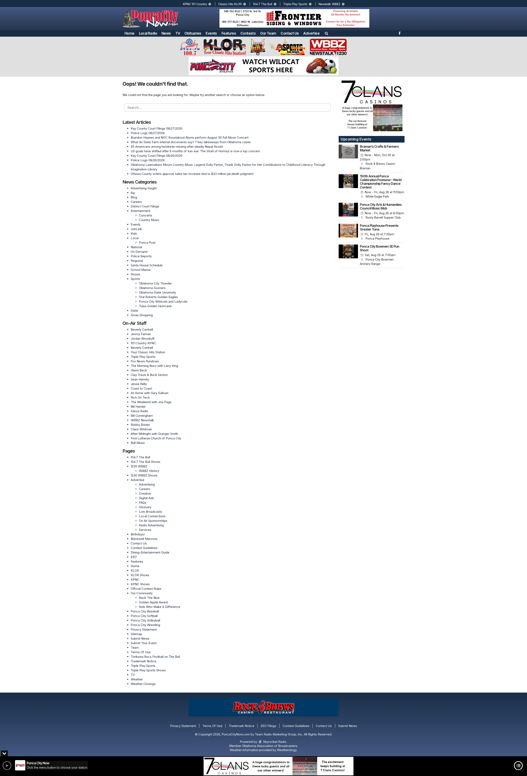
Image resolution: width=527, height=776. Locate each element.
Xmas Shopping (142, 315)
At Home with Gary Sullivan (149, 393)
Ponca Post (147, 243)
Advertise (311, 33)
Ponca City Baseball (145, 611)
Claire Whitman (141, 429)
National (136, 247)
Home (129, 33)
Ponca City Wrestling (145, 625)
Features (229, 33)
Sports (135, 279)
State (134, 311)
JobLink (136, 229)
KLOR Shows (140, 575)
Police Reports (141, 256)
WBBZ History (149, 471)
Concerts (145, 215)
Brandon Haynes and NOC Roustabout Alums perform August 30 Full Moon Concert (189, 137)
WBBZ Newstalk (142, 420)
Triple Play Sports (295, 4)
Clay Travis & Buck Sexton (149, 375)
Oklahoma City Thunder (155, 283)
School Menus (141, 270)
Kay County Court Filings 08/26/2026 (156, 156)
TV (177, 33)
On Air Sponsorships (153, 521)
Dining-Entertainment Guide (150, 552)
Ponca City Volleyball (145, 620)
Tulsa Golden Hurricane (155, 306)
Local (135, 238)
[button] (326, 33)
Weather (137, 679)
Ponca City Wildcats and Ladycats (163, 301)
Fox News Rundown (145, 361)
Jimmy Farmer (141, 334)
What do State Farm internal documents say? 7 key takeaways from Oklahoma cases (191, 142)
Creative (145, 493)
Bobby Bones (140, 425)
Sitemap (136, 634)
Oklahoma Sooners (152, 288)
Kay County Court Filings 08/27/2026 (156, 128)
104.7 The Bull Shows (145, 462)
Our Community (142, 593)
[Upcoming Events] (348, 158)
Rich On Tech (140, 397)
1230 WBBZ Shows (144, 475)
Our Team (268, 33)
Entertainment (140, 211)
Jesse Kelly (139, 384)
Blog (134, 197)
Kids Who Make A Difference (159, 607)
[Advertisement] (294, 18)
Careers (136, 202)
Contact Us (290, 33)
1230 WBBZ (139, 466)
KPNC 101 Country (195, 4)
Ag (133, 193)
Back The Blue (149, 598)
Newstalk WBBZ (330, 4)
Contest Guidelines (144, 548)
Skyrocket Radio (274, 742)
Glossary (145, 507)
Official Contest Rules (146, 589)
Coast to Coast (141, 388)
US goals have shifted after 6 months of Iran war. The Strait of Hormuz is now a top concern (195, 151)
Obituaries (192, 33)
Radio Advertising (151, 525)
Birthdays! (138, 534)
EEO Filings (268, 726)
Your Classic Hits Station (148, 352)
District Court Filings (145, 206)
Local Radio (148, 33)
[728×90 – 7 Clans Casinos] (278, 766)
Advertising (147, 484)
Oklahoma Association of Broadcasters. (270, 746)
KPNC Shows (140, 584)
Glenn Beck (139, 370)
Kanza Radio (139, 411)
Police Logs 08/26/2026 (148, 160)
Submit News (140, 638)
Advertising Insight (144, 188)
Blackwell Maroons (144, 539)
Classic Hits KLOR (230, 4)
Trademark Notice (143, 661)
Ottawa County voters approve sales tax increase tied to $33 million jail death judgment (192, 174)
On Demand (139, 252)
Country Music (149, 220)
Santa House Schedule (147, 265)
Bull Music (138, 443)
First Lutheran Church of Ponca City (156, 438)
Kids (134, 233)
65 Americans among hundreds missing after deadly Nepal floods (177, 147)
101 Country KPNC (143, 343)
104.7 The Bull (263, 4)
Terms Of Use (141, 652)
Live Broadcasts (150, 512)
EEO (134, 557)
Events (211, 33)
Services (145, 530)
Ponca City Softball (144, 616)
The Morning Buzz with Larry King (154, 366)
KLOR (135, 570)
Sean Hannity (140, 379)
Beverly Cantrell (142, 329)
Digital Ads (146, 498)
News (166, 33)
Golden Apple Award (153, 602)
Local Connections (152, 516)
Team (135, 648)
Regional (137, 261)
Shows (135, 274)
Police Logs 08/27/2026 (148, 133)
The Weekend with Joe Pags (151, 402)
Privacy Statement (144, 629)
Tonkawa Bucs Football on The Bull (155, 657)
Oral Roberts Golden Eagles (158, 297)
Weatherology (286, 750)
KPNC (135, 580)
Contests (248, 33)
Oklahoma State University (157, 292)
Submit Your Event (143, 643)
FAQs (142, 502)
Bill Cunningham (142, 416)
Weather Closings (143, 684)
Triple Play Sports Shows (148, 670)
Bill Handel (138, 406)
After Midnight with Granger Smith (154, 434)
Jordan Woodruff (143, 339)
